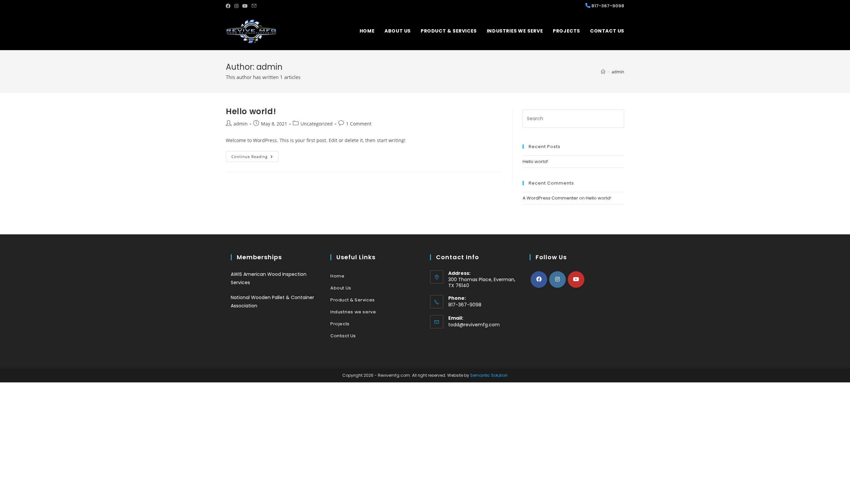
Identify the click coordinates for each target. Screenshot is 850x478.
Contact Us (343, 336)
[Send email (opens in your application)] (254, 6)
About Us (340, 288)
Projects (340, 324)
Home (337, 276)
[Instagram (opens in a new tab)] (236, 6)
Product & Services (352, 300)
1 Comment (359, 123)
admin (618, 72)
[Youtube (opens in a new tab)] (245, 6)
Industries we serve (353, 312)
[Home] (603, 72)
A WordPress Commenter (550, 198)
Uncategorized (316, 123)
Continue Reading (255, 157)
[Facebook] (539, 279)
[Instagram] (557, 279)
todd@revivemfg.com (474, 324)
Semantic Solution (489, 375)
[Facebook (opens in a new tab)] (229, 6)
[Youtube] (576, 279)
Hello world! (251, 111)
